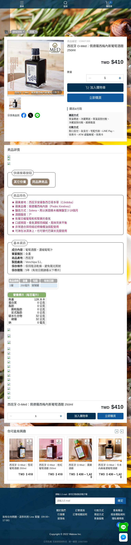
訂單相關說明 (80, 514)
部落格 (61, 518)
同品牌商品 (40, 182)
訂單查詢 (80, 510)
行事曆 (61, 514)
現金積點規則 (118, 514)
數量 (69, 72)
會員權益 (118, 510)
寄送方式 (99, 514)
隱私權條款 (118, 518)
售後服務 (99, 518)
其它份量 (20, 182)
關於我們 (61, 510)
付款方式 (99, 510)
